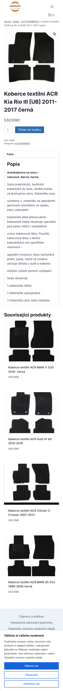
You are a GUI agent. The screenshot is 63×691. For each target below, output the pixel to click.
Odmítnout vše (31, 683)
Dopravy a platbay (31, 616)
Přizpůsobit (31, 674)
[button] (55, 34)
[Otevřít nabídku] (52, 6)
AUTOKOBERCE (22, 143)
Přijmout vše (31, 665)
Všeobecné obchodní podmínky (31, 622)
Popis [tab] (10, 154)
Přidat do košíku (29, 129)
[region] (31, 660)
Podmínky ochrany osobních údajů (31, 628)
